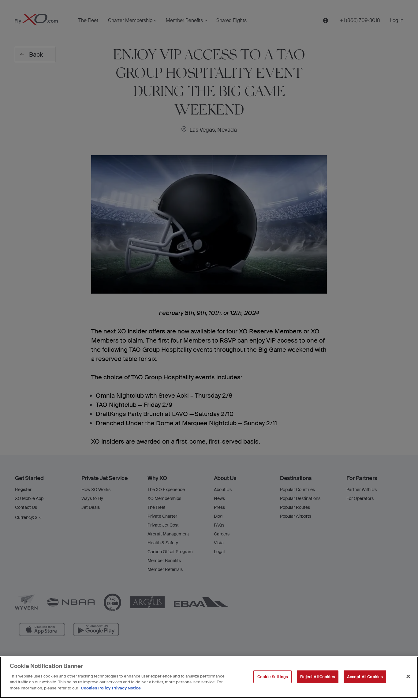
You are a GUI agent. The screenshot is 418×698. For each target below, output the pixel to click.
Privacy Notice (126, 687)
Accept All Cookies (365, 676)
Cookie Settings (272, 676)
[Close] (408, 676)
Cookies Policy (95, 687)
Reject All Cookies (317, 676)
